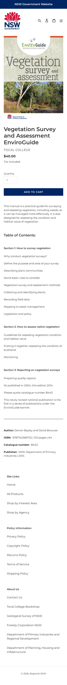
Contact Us (14, 597)
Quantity (9, 173)
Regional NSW (38, 673)
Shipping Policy (17, 573)
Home (11, 484)
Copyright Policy (18, 545)
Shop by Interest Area (22, 503)
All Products (15, 494)
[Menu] (61, 20)
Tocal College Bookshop (23, 606)
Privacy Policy (16, 536)
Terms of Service (18, 564)
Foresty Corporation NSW (24, 625)
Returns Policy (17, 555)
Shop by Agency (18, 512)
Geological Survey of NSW (24, 616)
